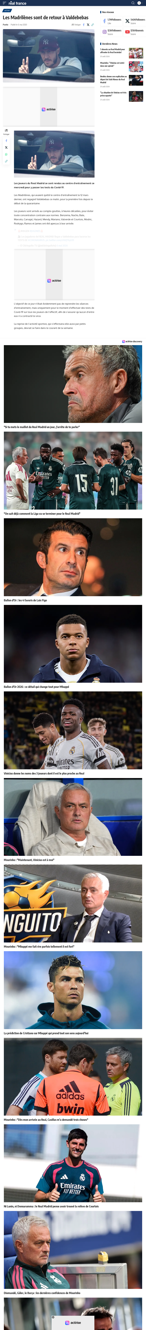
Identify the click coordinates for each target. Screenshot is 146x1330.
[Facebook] (111, 21)
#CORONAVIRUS (36, 240)
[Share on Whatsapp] (6, 154)
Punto (5, 24)
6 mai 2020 (62, 245)
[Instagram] (111, 32)
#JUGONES (35, 231)
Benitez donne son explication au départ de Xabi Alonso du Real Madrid (113, 79)
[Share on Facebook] (84, 24)
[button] (5, 3)
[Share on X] (88, 24)
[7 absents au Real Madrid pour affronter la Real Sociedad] (136, 53)
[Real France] (19, 3)
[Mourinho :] (136, 66)
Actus (7, 10)
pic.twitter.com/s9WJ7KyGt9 (60, 240)
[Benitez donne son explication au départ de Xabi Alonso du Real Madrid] (136, 80)
